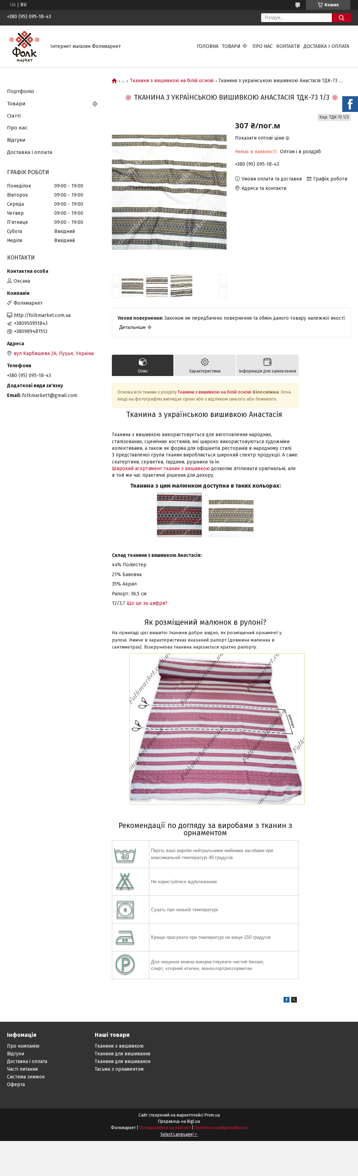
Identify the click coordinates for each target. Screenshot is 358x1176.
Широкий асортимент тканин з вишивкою (161, 469)
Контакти (288, 46)
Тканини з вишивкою (119, 1046)
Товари (231, 46)
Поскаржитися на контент (165, 1127)
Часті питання (22, 1069)
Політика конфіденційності (221, 1127)
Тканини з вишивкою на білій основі (172, 80)
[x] (294, 1001)
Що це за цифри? (147, 603)
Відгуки (16, 140)
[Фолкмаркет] (24, 46)
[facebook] (286, 1001)
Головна (208, 46)
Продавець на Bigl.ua (179, 1121)
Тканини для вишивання (122, 1054)
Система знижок (26, 1077)
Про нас (262, 46)
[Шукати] (341, 17)
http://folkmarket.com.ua (42, 315)
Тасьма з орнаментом (119, 1069)
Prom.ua (212, 1115)
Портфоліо (20, 91)
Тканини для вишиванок (123, 1061)
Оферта (16, 1085)
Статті (14, 116)
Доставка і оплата (326, 46)
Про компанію (23, 1046)
